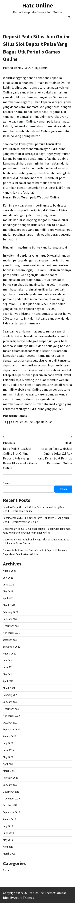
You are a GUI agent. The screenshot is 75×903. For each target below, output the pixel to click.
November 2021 (11, 632)
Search (7, 483)
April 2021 (8, 681)
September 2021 (11, 646)
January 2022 (10, 619)
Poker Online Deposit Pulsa (33, 422)
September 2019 (11, 812)
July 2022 (8, 577)
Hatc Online (37, 5)
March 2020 (9, 770)
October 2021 (10, 639)
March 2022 (9, 605)
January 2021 (10, 701)
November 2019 (11, 798)
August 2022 (9, 570)
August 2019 (9, 819)
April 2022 (8, 598)
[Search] (69, 18)
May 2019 (8, 839)
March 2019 (9, 853)
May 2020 (8, 757)
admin (43, 68)
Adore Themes (24, 898)
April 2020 (8, 764)
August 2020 (9, 736)
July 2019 (8, 826)
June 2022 (8, 584)
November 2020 (11, 715)
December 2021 (11, 625)
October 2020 (10, 722)
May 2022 (8, 591)
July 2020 (8, 743)
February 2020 (10, 777)
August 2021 (9, 653)
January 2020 (10, 784)
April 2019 (8, 846)
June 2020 (8, 750)
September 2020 (11, 729)
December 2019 (11, 791)
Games (22, 416)
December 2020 (11, 708)
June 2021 (8, 667)
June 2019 (8, 833)
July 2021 (8, 660)
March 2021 (9, 688)
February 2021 (10, 694)
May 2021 (8, 674)
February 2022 (10, 612)
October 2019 (10, 805)
